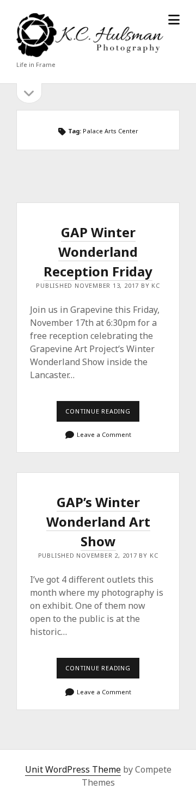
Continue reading (102, 414)
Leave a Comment (104, 434)
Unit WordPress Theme (73, 769)
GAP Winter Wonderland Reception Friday (98, 251)
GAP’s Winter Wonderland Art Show (98, 521)
